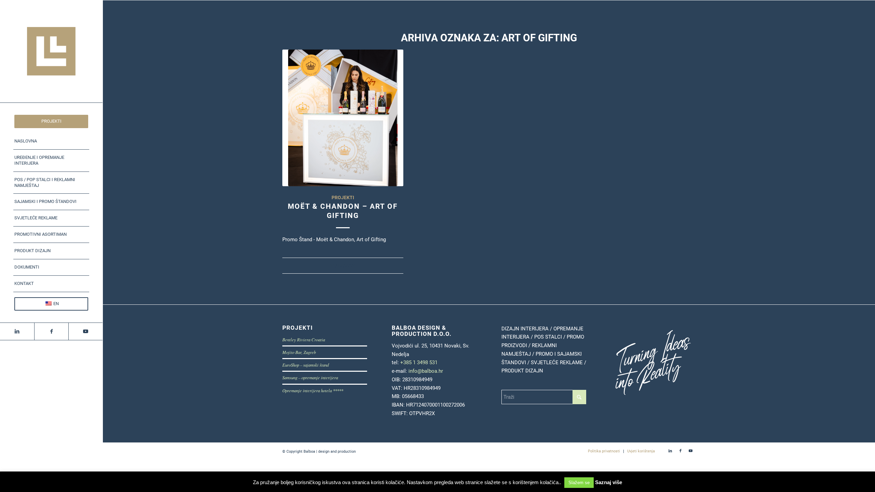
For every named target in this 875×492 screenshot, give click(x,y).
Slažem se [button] (579, 482)
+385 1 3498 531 (419, 362)
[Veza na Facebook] (51, 331)
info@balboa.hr (425, 371)
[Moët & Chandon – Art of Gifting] (343, 118)
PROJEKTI (343, 197)
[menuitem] (51, 121)
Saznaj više (608, 482)
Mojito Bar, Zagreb (299, 352)
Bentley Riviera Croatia (303, 339)
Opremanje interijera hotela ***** (312, 390)
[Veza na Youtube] (85, 331)
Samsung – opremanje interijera (310, 377)
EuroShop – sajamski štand (305, 365)
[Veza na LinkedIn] (17, 331)
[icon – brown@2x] (51, 51)
